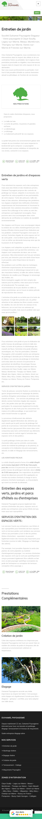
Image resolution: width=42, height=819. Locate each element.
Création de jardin (9, 760)
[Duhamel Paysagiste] (10, 3)
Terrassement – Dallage (12, 765)
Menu (37, 13)
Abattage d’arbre (9, 751)
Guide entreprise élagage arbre (13, 733)
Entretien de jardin (10, 746)
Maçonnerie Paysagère (12, 770)
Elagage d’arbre (9, 755)
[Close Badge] (32, 810)
